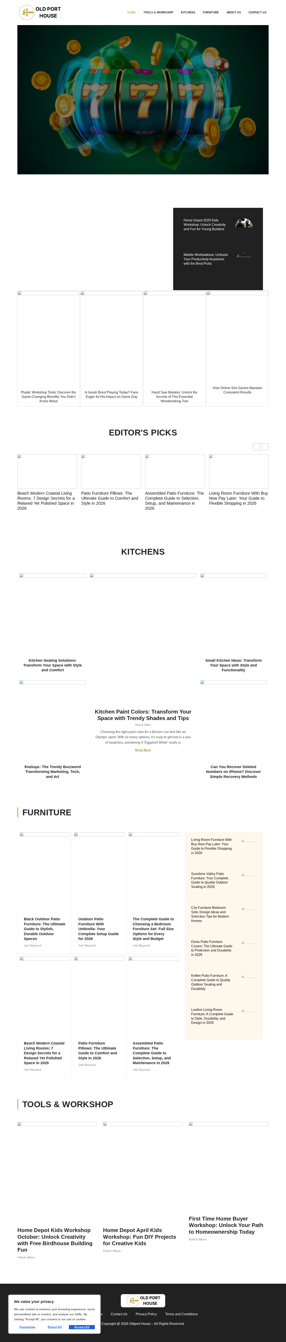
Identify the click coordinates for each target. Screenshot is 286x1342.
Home (131, 12)
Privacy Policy (146, 1314)
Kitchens (188, 12)
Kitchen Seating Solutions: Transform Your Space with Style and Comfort (52, 665)
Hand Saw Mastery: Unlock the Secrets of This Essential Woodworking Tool (174, 397)
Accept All (81, 1327)
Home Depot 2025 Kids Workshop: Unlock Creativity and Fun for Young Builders (205, 224)
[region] (54, 1314)
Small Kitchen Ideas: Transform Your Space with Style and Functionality (233, 665)
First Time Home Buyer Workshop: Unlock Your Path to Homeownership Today (226, 1225)
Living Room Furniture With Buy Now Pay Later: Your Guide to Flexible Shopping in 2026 (174, 498)
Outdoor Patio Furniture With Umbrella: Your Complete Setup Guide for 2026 (98, 929)
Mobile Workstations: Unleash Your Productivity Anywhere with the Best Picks (206, 259)
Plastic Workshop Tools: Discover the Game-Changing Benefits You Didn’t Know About (48, 397)
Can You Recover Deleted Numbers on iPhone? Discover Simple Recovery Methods (233, 772)
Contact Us (258, 12)
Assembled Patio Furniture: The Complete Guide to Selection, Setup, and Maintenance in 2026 (110, 501)
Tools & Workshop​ (158, 12)
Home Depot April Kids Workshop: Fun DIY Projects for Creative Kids (139, 1236)
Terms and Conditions (181, 1314)
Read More (143, 750)
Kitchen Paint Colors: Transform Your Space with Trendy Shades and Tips (143, 715)
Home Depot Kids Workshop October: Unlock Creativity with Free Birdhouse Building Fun (55, 1240)
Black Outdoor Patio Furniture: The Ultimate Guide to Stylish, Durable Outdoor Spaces (44, 929)
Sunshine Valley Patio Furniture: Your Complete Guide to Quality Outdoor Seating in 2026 (238, 498)
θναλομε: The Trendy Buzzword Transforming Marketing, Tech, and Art (52, 772)
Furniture (211, 12)
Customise (27, 1327)
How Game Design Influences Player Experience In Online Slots (83, 240)
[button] (265, 446)
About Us (234, 12)
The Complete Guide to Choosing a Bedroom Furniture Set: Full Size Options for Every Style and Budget (153, 929)
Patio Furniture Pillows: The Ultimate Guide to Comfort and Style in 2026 (45, 498)
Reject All (55, 1327)
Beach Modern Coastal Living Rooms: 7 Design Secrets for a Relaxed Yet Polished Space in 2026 (44, 1053)
